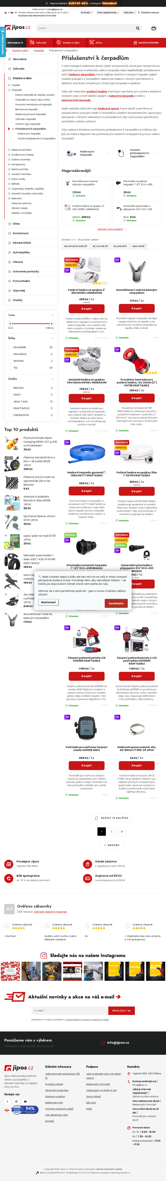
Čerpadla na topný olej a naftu (32, 99)
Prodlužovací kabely (23, 154)
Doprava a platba (55, 1096)
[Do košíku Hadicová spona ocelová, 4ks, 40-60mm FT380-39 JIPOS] (136, 765)
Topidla (16, 85)
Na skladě (32, 347)
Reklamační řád (54, 1102)
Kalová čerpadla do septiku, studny (35, 94)
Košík (89, 1108)
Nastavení (48, 602)
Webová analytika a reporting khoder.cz (110, 1172)
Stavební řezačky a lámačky (27, 193)
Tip (32, 367)
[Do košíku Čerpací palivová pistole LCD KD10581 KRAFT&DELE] (86, 676)
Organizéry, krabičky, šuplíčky (28, 188)
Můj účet (91, 1102)
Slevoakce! (109, 3)
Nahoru (114, 845)
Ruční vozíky (18, 179)
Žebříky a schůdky (22, 213)
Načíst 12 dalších (114, 818)
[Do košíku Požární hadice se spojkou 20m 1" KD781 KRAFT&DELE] (136, 491)
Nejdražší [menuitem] (120, 246)
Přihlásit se (121, 1010)
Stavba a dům (22, 78)
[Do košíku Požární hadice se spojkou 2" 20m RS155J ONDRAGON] (86, 309)
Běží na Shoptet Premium (52, 1172)
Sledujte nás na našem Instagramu (87, 955)
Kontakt (85, 12)
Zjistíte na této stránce (145, 1096)
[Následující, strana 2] (111, 831)
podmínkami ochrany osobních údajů (87, 1019)
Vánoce (18, 262)
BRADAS (32, 388)
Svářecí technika (21, 159)
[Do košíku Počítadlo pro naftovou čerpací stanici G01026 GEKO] (86, 765)
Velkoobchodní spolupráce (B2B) (62, 1076)
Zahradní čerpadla (25, 119)
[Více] (146, 43)
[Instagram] (16, 1101)
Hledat (137, 28)
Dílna (16, 224)
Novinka (32, 361)
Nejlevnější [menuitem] (100, 246)
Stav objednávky (107, 12)
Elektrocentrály (20, 169)
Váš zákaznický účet (56, 1115)
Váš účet (128, 12)
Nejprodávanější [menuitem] (75, 246)
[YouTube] (25, 1101)
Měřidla (16, 183)
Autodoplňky (21, 252)
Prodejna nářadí (54, 1084)
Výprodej (19, 290)
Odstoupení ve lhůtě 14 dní (101, 1090)
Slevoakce (20, 59)
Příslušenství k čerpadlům (30, 128)
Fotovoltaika (21, 281)
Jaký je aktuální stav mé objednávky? (103, 1076)
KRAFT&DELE (32, 408)
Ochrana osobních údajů (59, 1108)
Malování (17, 198)
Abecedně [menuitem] (138, 246)
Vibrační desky (20, 208)
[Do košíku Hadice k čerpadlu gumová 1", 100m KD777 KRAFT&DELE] (86, 491)
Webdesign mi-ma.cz (78, 1172)
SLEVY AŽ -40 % (78, 3)
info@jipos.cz (118, 1042)
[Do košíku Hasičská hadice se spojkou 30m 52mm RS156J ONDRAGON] (86, 398)
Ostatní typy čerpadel (27, 124)
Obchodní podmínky (57, 1090)
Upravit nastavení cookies (109, 1169)
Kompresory (18, 164)
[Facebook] (7, 1101)
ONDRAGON (32, 415)
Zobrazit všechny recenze (50, 912)
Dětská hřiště (22, 243)
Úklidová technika (21, 149)
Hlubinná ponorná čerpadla (30, 114)
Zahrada (18, 69)
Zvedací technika (21, 174)
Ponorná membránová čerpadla (33, 104)
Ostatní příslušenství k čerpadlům (37, 138)
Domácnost (21, 233)
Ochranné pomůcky (26, 271)
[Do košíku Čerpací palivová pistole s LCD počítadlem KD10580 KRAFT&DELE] (136, 676)
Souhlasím (116, 603)
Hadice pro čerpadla (29, 133)
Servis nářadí (93, 1096)
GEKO (32, 395)
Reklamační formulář (98, 1084)
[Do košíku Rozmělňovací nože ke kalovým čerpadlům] (136, 308)
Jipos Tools (32, 401)
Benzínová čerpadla (26, 109)
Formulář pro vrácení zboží (144, 1118)
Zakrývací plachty (22, 203)
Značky (18, 300)
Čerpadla (17, 90)
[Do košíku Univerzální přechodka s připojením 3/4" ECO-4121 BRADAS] (136, 584)
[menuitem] (15, 43)
